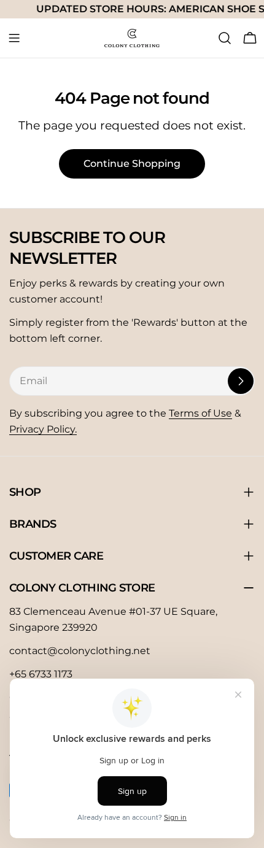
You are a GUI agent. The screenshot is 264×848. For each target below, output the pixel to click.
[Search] (224, 38)
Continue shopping (132, 163)
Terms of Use (200, 413)
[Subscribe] (241, 381)
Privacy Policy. (43, 429)
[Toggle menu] (14, 38)
